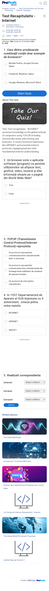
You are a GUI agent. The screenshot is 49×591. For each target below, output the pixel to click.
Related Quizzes (10, 415)
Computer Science (12, 25)
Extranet (8, 399)
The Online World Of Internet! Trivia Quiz (20, 536)
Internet (8, 382)
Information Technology (14, 27)
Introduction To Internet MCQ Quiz (17, 461)
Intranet (8, 391)
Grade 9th (17, 32)
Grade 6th (9, 30)
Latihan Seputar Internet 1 (14, 560)
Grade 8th (9, 32)
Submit (11, 405)
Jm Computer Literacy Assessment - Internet (22, 512)
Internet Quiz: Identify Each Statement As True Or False (24, 486)
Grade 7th (17, 30)
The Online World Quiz (12, 437)
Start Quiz (24, 93)
